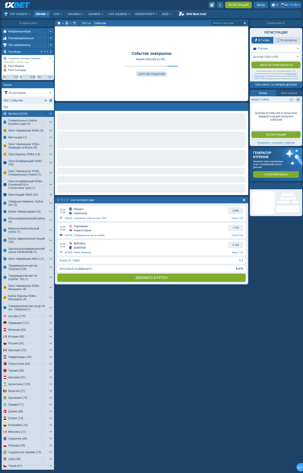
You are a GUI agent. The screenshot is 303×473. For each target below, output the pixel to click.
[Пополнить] (220, 5)
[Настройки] (275, 5)
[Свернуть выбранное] (45, 100)
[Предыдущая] (41, 51)
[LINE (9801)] (58, 23)
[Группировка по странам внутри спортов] (50, 100)
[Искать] (244, 23)
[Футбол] (66, 23)
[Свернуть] (50, 113)
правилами (290, 82)
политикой (259, 84)
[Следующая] (50, 51)
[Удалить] (244, 106)
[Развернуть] (50, 31)
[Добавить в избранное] (50, 58)
